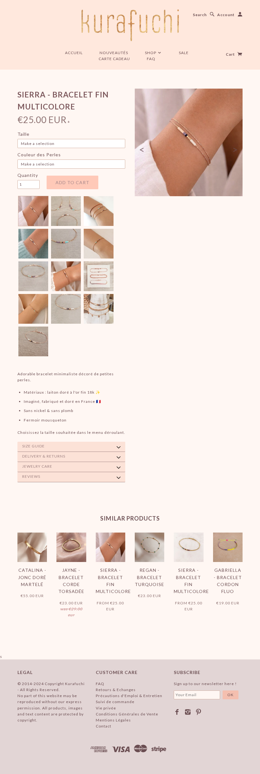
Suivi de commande (115, 701)
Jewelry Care (37, 466)
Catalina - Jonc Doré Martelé (32, 577)
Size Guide (33, 446)
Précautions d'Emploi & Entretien (129, 695)
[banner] (130, 25)
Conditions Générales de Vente (127, 714)
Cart (231, 54)
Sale (184, 52)
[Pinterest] (198, 712)
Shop (151, 52)
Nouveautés (114, 52)
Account (226, 14)
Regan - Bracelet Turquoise (149, 577)
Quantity (27, 175)
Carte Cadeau (114, 58)
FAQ (151, 58)
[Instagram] (188, 712)
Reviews (31, 476)
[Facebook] (177, 712)
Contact (103, 726)
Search (200, 14)
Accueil (74, 52)
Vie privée (106, 708)
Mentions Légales (113, 720)
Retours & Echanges (116, 689)
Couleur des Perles (39, 154)
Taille (23, 134)
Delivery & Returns (43, 456)
